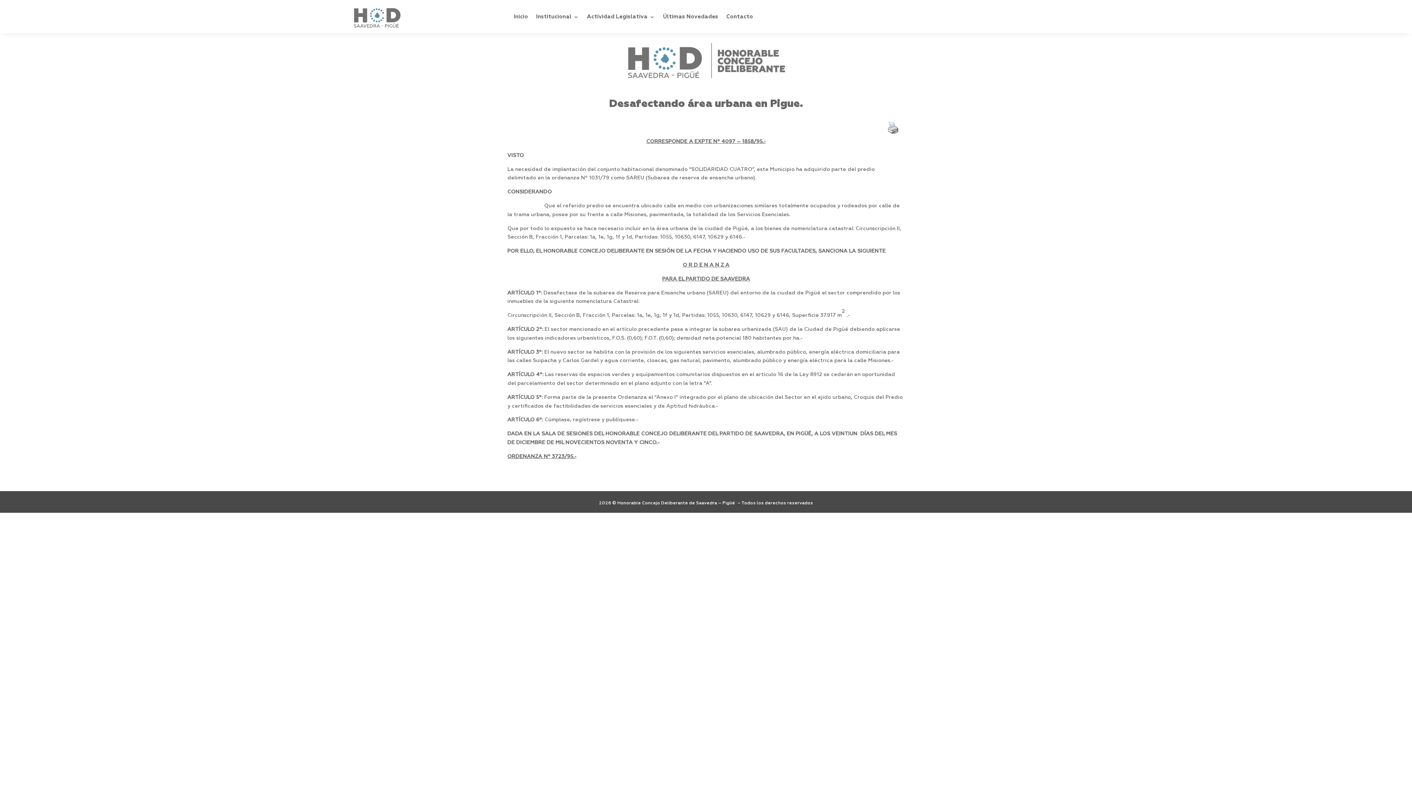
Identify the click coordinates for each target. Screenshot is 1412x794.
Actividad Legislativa (617, 16)
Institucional (553, 16)
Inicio (521, 16)
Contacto (739, 16)
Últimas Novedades (690, 16)
